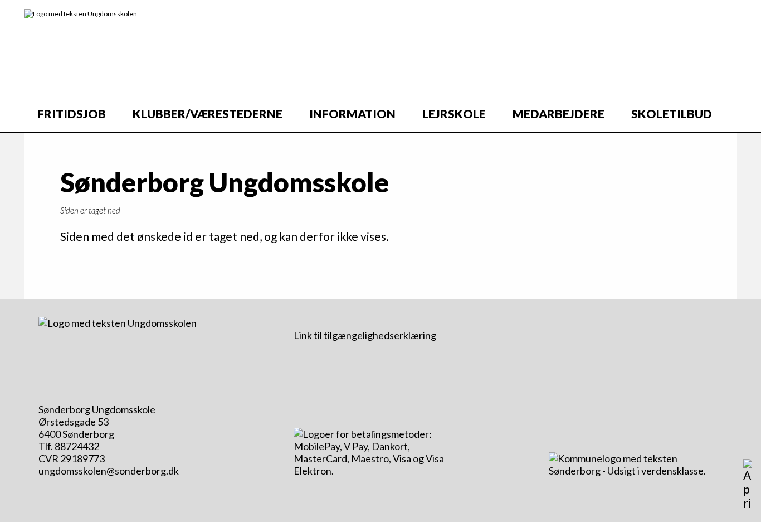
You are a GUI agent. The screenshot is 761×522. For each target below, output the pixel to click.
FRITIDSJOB (71, 113)
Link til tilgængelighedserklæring (365, 335)
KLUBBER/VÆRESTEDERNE (207, 113)
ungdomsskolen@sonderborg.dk (108, 471)
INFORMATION (352, 113)
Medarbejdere (558, 113)
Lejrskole (454, 113)
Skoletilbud (671, 113)
